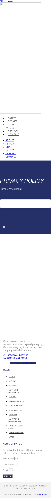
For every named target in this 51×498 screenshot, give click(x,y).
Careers (13, 131)
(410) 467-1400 (41, 494)
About (12, 118)
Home (3, 188)
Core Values (9, 126)
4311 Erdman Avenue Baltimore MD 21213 (15, 356)
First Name (8, 458)
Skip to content (6, 1)
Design (12, 121)
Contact (13, 134)
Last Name (8, 464)
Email (6, 470)
